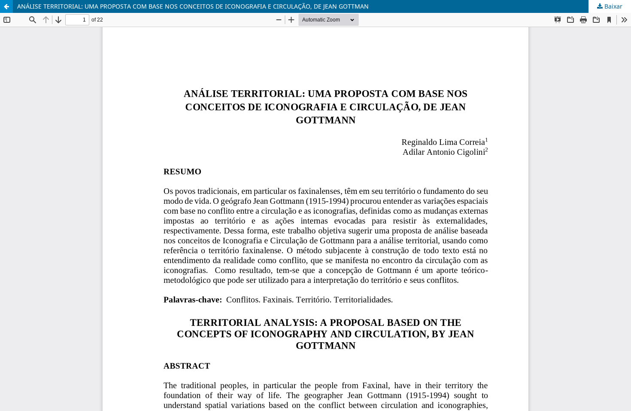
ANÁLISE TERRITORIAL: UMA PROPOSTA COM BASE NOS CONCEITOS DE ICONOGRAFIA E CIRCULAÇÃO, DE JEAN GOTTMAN (193, 6)
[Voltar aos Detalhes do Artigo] (6, 6)
